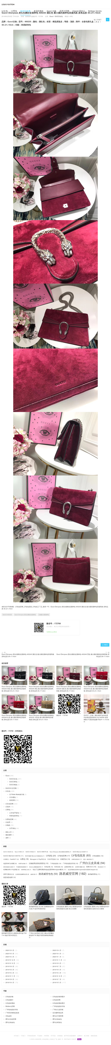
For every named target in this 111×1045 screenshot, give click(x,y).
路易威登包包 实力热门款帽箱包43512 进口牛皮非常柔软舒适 (41, 907)
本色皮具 (9, 1016)
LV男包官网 (9, 819)
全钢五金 (65, 859)
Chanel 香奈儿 (78, 10)
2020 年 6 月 (57, 950)
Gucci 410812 (19, 852)
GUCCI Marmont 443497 (80, 852)
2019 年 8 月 (10, 966)
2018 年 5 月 (57, 982)
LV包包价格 (9, 996)
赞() (105, 645)
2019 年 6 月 (10, 970)
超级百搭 (34, 874)
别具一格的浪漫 (88, 859)
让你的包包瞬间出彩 (22, 874)
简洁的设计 (102, 867)
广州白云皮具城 (92, 863)
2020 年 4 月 (57, 953)
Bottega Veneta (95, 10)
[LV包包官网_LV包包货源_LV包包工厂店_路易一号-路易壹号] (8, 4)
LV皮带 (8, 822)
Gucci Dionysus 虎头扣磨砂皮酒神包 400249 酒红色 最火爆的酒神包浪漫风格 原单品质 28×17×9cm (28, 655)
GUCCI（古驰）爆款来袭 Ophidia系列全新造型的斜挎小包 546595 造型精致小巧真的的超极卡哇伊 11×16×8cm (96, 718)
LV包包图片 (9, 1000)
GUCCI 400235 (7, 615)
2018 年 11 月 (10, 976)
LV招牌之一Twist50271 (11, 859)
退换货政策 (94, 1036)
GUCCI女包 (25, 10)
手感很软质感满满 (22, 867)
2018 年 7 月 (57, 979)
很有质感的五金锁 (9, 867)
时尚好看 (48, 867)
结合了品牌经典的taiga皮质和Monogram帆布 (49, 869)
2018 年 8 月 (10, 979)
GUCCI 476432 (31, 852)
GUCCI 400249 (8, 852)
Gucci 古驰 (51, 10)
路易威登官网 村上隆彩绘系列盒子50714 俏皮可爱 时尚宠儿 (14, 934)
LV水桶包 (12, 797)
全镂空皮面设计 (77, 859)
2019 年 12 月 (10, 960)
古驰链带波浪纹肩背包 (38, 863)
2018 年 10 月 (57, 976)
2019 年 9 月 (57, 963)
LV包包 (51, 855)
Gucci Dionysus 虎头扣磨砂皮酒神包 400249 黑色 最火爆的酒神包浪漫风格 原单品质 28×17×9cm (82, 655)
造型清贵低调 (9, 877)
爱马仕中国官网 (58, 1016)
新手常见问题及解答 (70, 1036)
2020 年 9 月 (10, 950)
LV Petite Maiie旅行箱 (16, 794)
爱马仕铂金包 (57, 1019)
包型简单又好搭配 (10, 863)
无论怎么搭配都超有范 (36, 867)
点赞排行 (79, 1036)
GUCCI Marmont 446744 (13, 856)
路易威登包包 (48, 873)
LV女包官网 (9, 804)
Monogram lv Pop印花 (38, 859)
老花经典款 (38, 10)
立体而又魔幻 (80, 867)
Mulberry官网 (10, 1006)
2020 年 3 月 (10, 957)
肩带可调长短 (8, 874)
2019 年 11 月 (57, 960)
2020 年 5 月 (10, 953)
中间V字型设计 (53, 859)
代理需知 (46, 1036)
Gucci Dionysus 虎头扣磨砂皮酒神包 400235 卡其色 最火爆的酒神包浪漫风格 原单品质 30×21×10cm (41, 717)
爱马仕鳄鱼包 (57, 1022)
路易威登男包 (94, 874)
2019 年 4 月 (10, 973)
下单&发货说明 (31, 1036)
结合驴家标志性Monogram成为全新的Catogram (83, 869)
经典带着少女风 (26, 869)
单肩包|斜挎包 (14, 816)
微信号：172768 (62, 715)
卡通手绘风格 (22, 863)
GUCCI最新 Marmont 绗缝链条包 (34, 856)
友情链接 (60, 1036)
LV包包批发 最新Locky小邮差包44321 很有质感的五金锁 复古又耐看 (69, 907)
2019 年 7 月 (57, 966)
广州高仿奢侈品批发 (12, 1013)
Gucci (7, 775)
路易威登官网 (72, 873)
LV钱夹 (8, 825)
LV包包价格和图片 (59, 996)
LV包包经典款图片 (59, 1003)
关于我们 (53, 1036)
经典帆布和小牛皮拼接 (11, 870)
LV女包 (5, 10)
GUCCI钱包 (13, 784)
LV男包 (14, 10)
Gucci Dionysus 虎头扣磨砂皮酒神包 (25, 615)
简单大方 (91, 867)
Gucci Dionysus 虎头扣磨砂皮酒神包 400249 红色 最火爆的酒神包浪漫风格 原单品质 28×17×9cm (14, 717)
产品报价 (39, 1036)
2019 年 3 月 (57, 973)
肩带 (7, 838)
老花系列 (12, 800)
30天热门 (16, 1036)
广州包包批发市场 (70, 863)
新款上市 (9, 832)
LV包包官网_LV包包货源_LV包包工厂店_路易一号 (32, 607)
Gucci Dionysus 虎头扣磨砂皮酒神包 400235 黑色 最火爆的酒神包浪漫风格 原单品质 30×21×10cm (14, 688)
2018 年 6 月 (10, 982)
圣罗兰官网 (64, 10)
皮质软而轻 (68, 867)
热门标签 (86, 1036)
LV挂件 (8, 807)
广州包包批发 (55, 863)
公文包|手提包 (14, 813)
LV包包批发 (81, 855)
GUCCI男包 (13, 782)
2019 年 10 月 (10, 963)
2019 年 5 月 (57, 970)
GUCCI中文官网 (11, 788)
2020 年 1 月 (57, 957)
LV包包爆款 (97, 856)
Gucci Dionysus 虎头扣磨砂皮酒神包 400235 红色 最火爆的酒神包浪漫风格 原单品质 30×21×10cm (96, 688)
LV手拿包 (12, 828)
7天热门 (23, 1036)
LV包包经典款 (10, 1003)
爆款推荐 (9, 835)
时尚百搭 (58, 867)
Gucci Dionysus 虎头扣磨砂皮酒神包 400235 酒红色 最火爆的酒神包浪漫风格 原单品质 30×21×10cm (55, 608)
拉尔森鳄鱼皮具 (58, 1013)
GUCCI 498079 (42, 852)
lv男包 (24, 859)
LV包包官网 (64, 856)
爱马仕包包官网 (11, 1019)
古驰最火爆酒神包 (43, 615)
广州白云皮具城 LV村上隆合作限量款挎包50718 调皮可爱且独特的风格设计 (41, 935)
